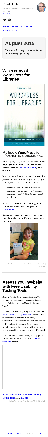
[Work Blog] (10, 19)
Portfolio (5, 27)
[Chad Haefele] (41, 8)
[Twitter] (4, 19)
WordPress (38, 433)
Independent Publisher (14, 433)
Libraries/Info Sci (21, 264)
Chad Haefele (11, 4)
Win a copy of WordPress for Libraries (16, 74)
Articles (15, 27)
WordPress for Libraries (21, 154)
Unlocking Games (9, 30)
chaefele (24, 397)
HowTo (13, 401)
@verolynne (8, 209)
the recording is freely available (16, 314)
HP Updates (9, 264)
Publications (32, 264)
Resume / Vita (27, 27)
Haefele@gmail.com (10, 13)
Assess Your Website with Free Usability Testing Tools (22, 286)
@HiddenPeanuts (28, 167)
